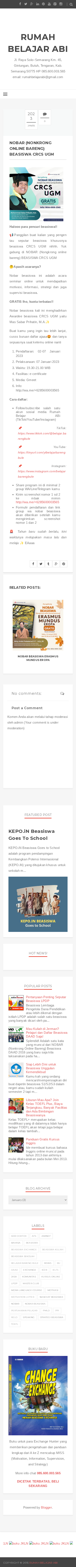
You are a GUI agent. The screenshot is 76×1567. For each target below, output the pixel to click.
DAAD (14, 1270)
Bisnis (48, 1263)
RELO (14, 1317)
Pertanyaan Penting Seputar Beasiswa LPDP (46, 999)
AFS (34, 1236)
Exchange (29, 1270)
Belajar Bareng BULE (25, 1263)
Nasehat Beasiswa (51, 1297)
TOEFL (14, 1324)
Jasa (14, 1276)
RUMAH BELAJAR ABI (38, 43)
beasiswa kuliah (53, 1249)
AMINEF (46, 1236)
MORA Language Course (26, 1290)
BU (58, 1263)
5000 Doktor (18, 1236)
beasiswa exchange (24, 1249)
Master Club (31, 1283)
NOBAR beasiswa (35, 1303)
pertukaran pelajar (24, 1310)
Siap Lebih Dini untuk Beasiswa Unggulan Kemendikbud (41, 1068)
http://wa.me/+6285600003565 (37, 502)
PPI (57, 1310)
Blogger (46, 1507)
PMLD (46, 1310)
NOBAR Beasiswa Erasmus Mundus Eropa (38, 658)
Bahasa (15, 1242)
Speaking (28, 1317)
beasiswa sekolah (23, 1256)
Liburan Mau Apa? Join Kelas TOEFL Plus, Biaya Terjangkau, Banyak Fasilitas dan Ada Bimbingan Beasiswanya (46, 1107)
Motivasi (53, 1290)
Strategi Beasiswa (51, 1317)
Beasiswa (32, 1242)
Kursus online (50, 1276)
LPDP (14, 1283)
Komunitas (29, 1276)
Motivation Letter (22, 1297)
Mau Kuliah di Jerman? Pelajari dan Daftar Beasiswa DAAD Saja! (46, 1032)
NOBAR (15, 1303)
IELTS (55, 1270)
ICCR (44, 1270)
